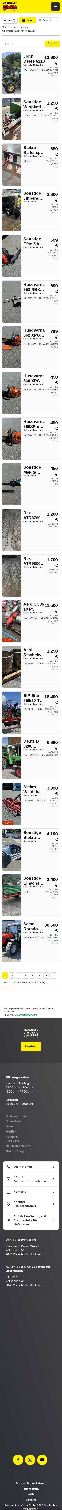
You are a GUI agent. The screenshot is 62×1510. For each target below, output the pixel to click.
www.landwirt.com (28, 1015)
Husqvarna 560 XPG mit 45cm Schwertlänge (36, 378)
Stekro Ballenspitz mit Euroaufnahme (36, 150)
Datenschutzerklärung (31, 1483)
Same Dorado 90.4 (30, 926)
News (9, 1126)
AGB (31, 1494)
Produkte (12, 1141)
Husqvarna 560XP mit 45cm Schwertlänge (36, 424)
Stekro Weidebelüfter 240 (36, 789)
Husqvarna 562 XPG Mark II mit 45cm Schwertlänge (36, 333)
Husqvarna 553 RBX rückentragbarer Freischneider (36, 287)
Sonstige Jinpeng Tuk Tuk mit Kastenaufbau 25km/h (36, 196)
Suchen (52, 43)
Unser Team (14, 1121)
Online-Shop (15, 1151)
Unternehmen (16, 1116)
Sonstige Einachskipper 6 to (36, 881)
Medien (11, 1132)
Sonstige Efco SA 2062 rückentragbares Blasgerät (36, 241)
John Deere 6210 (34, 58)
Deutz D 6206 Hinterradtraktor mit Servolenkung (36, 744)
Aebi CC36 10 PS (33, 606)
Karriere (12, 1137)
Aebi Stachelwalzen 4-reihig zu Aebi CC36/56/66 (36, 652)
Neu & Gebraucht (18, 1146)
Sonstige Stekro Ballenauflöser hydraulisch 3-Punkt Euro (36, 835)
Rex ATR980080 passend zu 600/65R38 (34, 561)
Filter (30, 20)
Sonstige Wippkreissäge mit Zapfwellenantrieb (36, 104)
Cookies (31, 1499)
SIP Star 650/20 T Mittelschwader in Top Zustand (36, 698)
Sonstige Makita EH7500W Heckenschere (36, 470)
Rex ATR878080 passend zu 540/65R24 (34, 515)
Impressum (31, 1489)
